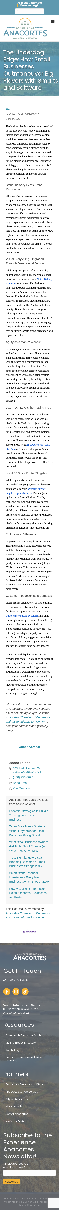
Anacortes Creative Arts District (25, 1084)
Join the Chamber (29, 2)
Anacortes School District (22, 1092)
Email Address (14, 1167)
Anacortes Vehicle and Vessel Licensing (25, 1059)
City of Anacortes (17, 1099)
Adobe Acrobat (20, 763)
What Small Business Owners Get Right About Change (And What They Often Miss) (28, 846)
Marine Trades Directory (21, 1043)
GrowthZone (33, 1205)
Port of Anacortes (17, 1114)
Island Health (14, 1106)
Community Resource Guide (23, 1035)
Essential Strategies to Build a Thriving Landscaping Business (28, 815)
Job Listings (13, 1050)
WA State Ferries (16, 1121)
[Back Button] (8, 109)
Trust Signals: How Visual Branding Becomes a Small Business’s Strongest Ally (27, 862)
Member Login (29, 5)
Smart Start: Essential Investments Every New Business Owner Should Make (29, 877)
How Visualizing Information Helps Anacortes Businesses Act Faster (28, 893)
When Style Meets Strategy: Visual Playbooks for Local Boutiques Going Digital (27, 831)
